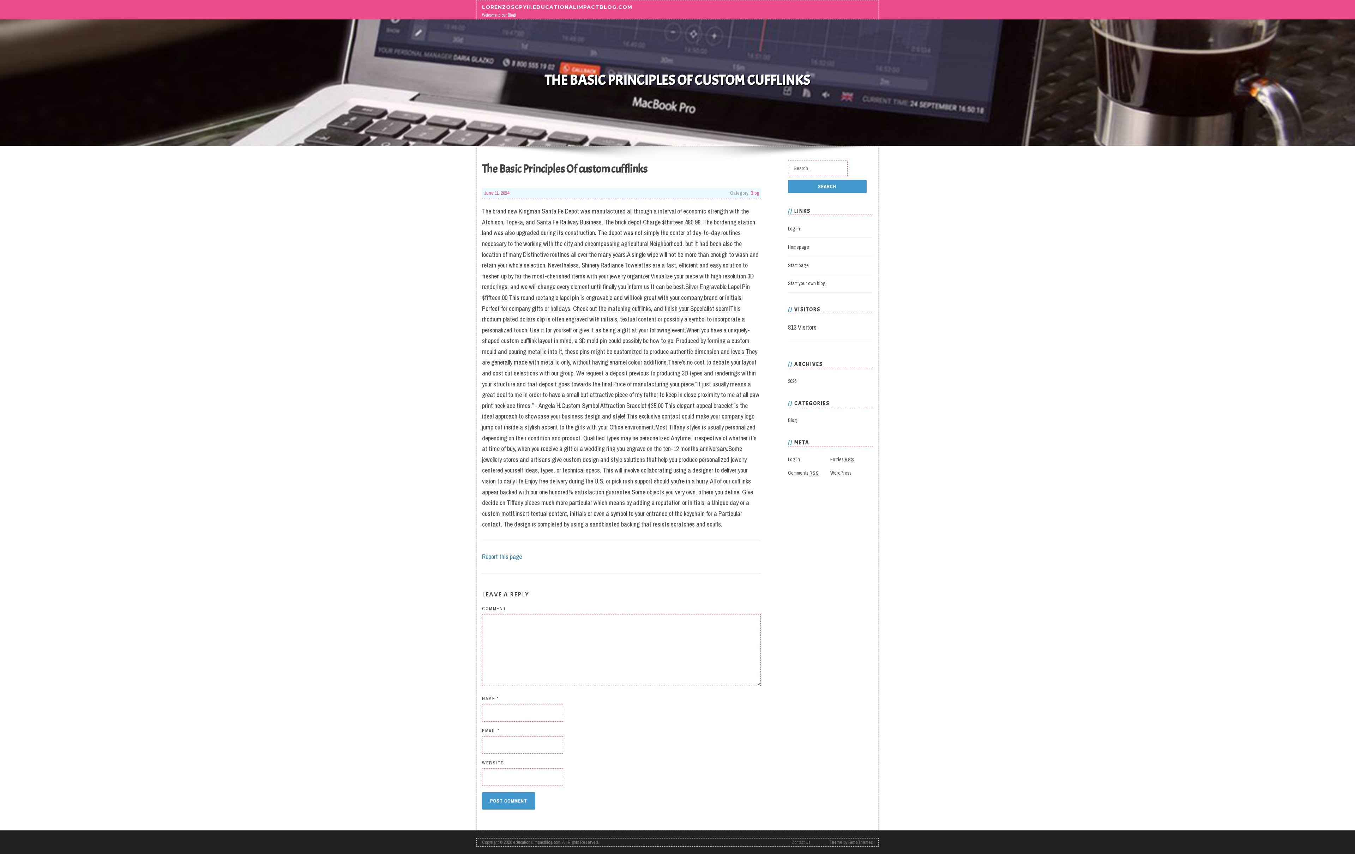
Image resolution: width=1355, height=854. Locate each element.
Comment (494, 609)
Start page (798, 265)
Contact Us (801, 842)
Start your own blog (807, 283)
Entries (842, 459)
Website (493, 763)
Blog (755, 193)
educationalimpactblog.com (536, 842)
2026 (792, 381)
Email (491, 731)
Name (490, 699)
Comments (803, 473)
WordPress (840, 473)
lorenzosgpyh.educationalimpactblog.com (557, 7)
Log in (794, 228)
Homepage (798, 247)
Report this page (502, 556)
